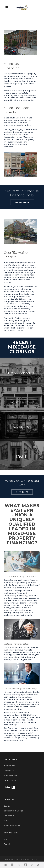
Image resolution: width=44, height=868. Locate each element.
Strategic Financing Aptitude (16, 644)
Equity (7, 806)
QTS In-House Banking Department (20, 576)
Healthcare (9, 815)
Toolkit (7, 844)
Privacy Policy (10, 775)
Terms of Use (10, 780)
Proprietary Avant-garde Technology (20, 688)
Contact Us (9, 770)
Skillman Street (22, 402)
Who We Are (9, 765)
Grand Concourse (22, 373)
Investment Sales (12, 825)
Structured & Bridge (13, 811)
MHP (6, 820)
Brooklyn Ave (22, 427)
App (5, 839)
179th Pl (22, 456)
